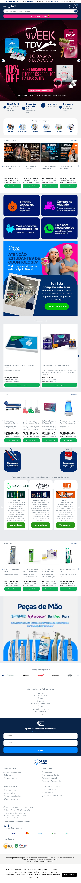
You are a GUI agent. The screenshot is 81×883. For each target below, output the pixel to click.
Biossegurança (40, 696)
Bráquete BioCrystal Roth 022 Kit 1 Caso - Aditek (19, 367)
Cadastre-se (8, 775)
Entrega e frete (10, 793)
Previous (3, 60)
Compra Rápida (13, 186)
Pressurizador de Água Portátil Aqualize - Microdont (68, 422)
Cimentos (40, 701)
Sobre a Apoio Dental (50, 775)
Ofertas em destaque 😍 (40, 16)
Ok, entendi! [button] (69, 875)
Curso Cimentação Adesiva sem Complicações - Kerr (30, 168)
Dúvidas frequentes (11, 799)
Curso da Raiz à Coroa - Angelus (12, 168)
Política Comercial (49, 778)
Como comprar (9, 790)
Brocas (40, 698)
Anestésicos (40, 693)
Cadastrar (40, 750)
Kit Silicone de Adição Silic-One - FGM (55, 366)
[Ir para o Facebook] (8, 825)
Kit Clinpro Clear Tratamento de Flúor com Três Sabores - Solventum (30, 422)
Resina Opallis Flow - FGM (12, 570)
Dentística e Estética (40, 709)
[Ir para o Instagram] (4, 825)
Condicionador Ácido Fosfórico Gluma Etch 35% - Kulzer (30, 570)
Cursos (40, 706)
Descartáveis (40, 712)
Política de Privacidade (51, 781)
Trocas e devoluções (12, 796)
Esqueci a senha (10, 778)
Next (78, 60)
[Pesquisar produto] (75, 11)
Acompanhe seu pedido (13, 772)
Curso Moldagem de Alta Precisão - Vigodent (49, 168)
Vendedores (47, 772)
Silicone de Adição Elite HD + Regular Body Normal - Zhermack (48, 570)
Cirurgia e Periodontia (40, 704)
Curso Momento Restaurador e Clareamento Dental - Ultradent (68, 168)
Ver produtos (16, 525)
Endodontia (40, 714)
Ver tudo (74, 140)
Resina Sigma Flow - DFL (67, 570)
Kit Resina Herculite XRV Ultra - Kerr (49, 422)
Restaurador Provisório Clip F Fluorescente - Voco (11, 422)
